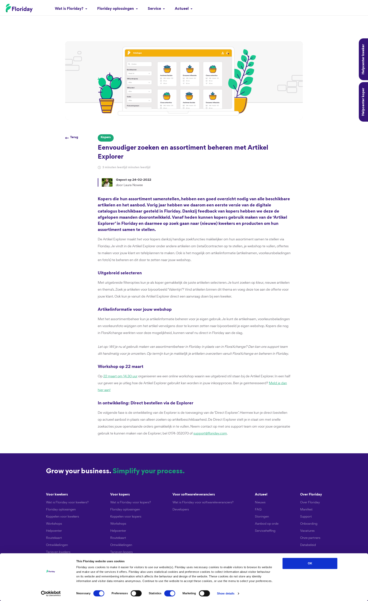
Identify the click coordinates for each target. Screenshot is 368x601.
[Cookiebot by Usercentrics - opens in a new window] (51, 593)
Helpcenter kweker (363, 59)
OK (310, 563)
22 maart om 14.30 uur (120, 376)
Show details (225, 593)
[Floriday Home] (19, 8)
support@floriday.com (210, 433)
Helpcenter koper (363, 102)
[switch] (136, 593)
